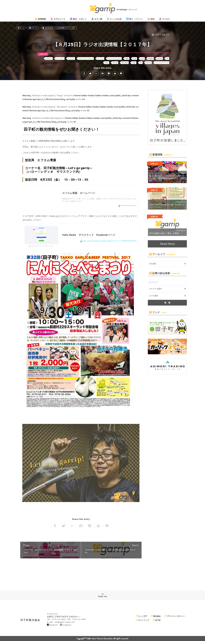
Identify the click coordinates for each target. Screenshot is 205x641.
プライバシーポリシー (176, 616)
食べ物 (149, 63)
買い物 (115, 63)
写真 (134, 58)
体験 (127, 58)
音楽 (134, 63)
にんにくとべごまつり (86, 58)
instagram (66, 625)
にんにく (71, 58)
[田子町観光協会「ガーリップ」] (102, 8)
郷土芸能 (125, 63)
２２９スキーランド (162, 63)
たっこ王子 (60, 58)
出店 (142, 58)
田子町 (160, 58)
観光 (106, 63)
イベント (100, 58)
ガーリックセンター (114, 58)
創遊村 (151, 58)
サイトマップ (143, 620)
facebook (53, 625)
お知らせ (49, 58)
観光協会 (157, 616)
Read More (167, 244)
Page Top (102, 596)
